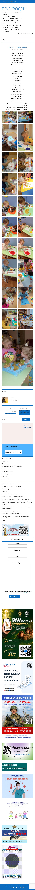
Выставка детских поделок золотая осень (24, 412)
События (6, 391)
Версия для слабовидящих (10, 1)
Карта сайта (5, 479)
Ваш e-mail (17, 550)
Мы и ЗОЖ (4, 520)
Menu (4, 40)
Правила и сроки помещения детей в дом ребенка (16, 489)
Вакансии (4, 476)
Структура (5, 461)
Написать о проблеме (13, 452)
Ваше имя (17, 543)
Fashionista (14, 887)
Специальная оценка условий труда (12, 466)
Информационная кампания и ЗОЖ (11, 513)
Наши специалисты (7, 471)
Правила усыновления (8, 484)
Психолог (4, 491)
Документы (5, 463)
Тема (17, 556)
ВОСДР (21, 49)
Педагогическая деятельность (10, 494)
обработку (26, 592)
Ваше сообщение (17, 563)
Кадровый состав (7, 469)
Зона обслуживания (7, 474)
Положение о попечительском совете (12, 496)
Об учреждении (6, 458)
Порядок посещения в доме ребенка (12, 486)
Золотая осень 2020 (10, 413)
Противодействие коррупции (10, 511)
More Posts (15, 400)
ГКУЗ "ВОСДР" (14, 8)
